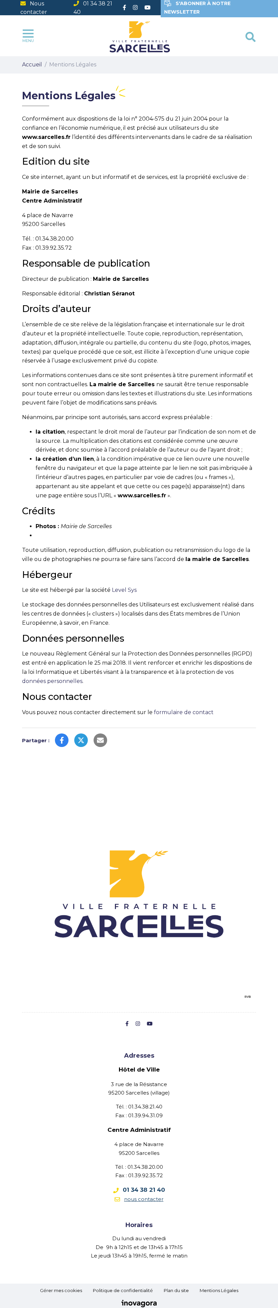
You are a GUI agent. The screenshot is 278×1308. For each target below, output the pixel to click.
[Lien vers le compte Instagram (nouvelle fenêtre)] (135, 7)
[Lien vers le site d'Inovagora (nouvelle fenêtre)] (139, 1303)
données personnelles (52, 681)
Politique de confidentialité (123, 1290)
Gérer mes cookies (61, 1290)
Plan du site (176, 1290)
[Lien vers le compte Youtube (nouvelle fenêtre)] (147, 7)
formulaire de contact (184, 712)
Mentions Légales (219, 1290)
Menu (28, 40)
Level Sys (124, 590)
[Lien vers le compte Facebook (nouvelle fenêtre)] (124, 7)
